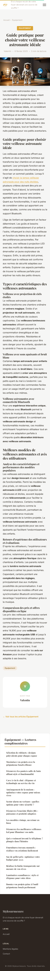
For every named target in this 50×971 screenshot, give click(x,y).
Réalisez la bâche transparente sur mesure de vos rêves (23, 867)
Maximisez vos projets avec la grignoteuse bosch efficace (20, 763)
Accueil (6, 20)
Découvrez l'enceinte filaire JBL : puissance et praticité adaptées (22, 812)
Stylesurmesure (13, 911)
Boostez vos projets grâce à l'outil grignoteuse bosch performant (22, 886)
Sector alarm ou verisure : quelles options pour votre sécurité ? (22, 803)
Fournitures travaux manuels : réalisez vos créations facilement (22, 849)
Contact (6, 953)
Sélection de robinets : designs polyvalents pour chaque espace (21, 754)
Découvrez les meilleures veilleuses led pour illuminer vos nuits (23, 830)
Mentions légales (10, 949)
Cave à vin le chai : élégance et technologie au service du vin (21, 782)
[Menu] (44, 5)
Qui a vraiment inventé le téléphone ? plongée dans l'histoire (24, 840)
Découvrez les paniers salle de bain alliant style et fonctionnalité (23, 772)
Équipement (17, 20)
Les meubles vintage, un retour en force (22, 821)
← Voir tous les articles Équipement (20, 716)
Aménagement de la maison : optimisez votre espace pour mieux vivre (23, 792)
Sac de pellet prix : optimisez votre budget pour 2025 (23, 858)
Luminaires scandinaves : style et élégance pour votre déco (22, 876)
